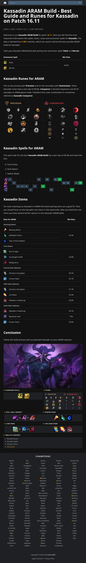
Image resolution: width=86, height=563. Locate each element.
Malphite (43, 478)
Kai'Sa (27, 513)
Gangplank (27, 466)
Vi (74, 483)
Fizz (27, 461)
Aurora (11, 491)
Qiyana (43, 538)
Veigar (74, 476)
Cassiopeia (11, 516)
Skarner (58, 508)
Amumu (11, 476)
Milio (43, 491)
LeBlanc (27, 546)
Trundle (58, 543)
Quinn (43, 541)
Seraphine (58, 488)
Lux (43, 476)
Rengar (58, 471)
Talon (59, 531)
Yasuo (74, 508)
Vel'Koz (74, 478)
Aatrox (11, 461)
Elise (11, 536)
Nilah (43, 516)
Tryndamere (59, 546)
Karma (27, 518)
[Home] (5, 2)
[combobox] (45, 3)
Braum (11, 506)
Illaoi (27, 488)
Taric (58, 533)
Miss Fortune (43, 493)
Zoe (74, 536)
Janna (27, 496)
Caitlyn (11, 511)
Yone (74, 511)
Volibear (74, 493)
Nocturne (43, 518)
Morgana (43, 498)
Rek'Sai (58, 461)
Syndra (58, 523)
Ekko (11, 533)
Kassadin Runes (12, 439)
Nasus (43, 506)
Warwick (75, 496)
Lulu (43, 473)
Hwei (27, 486)
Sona (59, 513)
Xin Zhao (74, 506)
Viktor (74, 488)
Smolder (59, 511)
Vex (74, 481)
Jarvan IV (27, 498)
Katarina (27, 526)
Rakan (43, 543)
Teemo (58, 536)
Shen (59, 496)
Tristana (59, 541)
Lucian (43, 471)
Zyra (74, 538)
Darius (11, 523)
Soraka (58, 516)
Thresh (58, 538)
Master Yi (43, 486)
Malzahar (43, 481)
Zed (74, 526)
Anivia (11, 478)
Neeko (43, 511)
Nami (43, 503)
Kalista (27, 516)
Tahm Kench (58, 526)
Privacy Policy (49, 559)
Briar (11, 508)
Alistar (11, 471)
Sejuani (58, 483)
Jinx (27, 508)
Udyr (74, 466)
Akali (11, 466)
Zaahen (74, 521)
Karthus (27, 521)
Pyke (43, 536)
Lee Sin (43, 461)
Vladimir (74, 491)
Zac (74, 523)
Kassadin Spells (12, 441)
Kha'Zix (27, 536)
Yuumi (74, 518)
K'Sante (27, 511)
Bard (11, 496)
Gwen (27, 478)
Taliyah (58, 528)
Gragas (27, 473)
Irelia (27, 491)
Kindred (27, 538)
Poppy (43, 533)
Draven (11, 531)
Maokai (43, 483)
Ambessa (11, 473)
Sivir (58, 506)
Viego (74, 486)
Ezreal (11, 541)
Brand (11, 503)
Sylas (59, 521)
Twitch (74, 463)
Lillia (43, 466)
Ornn (43, 528)
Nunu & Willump (43, 521)
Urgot (74, 468)
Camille (11, 513)
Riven (59, 473)
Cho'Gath (11, 518)
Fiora (11, 546)
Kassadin (27, 523)
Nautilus (43, 508)
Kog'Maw (27, 543)
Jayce (27, 503)
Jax (27, 501)
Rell (58, 463)
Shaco (59, 493)
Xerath (74, 503)
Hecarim (27, 481)
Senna (59, 486)
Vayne (74, 473)
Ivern (27, 493)
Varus (74, 471)
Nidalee (43, 513)
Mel (43, 488)
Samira (58, 481)
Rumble (58, 476)
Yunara (74, 516)
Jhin (27, 506)
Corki (11, 521)
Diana (12, 526)
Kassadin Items (12, 444)
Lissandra (43, 468)
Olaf (43, 523)
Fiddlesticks (11, 543)
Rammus (43, 546)
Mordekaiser (43, 496)
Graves (27, 476)
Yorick (74, 513)
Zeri (74, 528)
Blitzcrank (11, 501)
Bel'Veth (11, 498)
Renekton (58, 468)
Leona (43, 463)
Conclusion (11, 447)
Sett (58, 491)
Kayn (27, 531)
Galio (27, 463)
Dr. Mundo (11, 528)
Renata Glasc (58, 466)
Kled (27, 541)
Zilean (74, 533)
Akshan (11, 468)
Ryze (58, 478)
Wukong (74, 498)
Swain (59, 518)
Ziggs (74, 531)
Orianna (43, 526)
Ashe (11, 486)
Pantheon (43, 531)
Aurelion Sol (11, 488)
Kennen (27, 533)
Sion (58, 503)
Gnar (27, 471)
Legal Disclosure (37, 559)
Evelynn (11, 538)
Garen (27, 468)
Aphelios (11, 483)
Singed (58, 501)
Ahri (11, 463)
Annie (12, 481)
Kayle (27, 528)
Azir (11, 493)
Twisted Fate (74, 461)
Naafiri (43, 501)
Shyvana (59, 498)
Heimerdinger (27, 483)
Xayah (74, 501)
